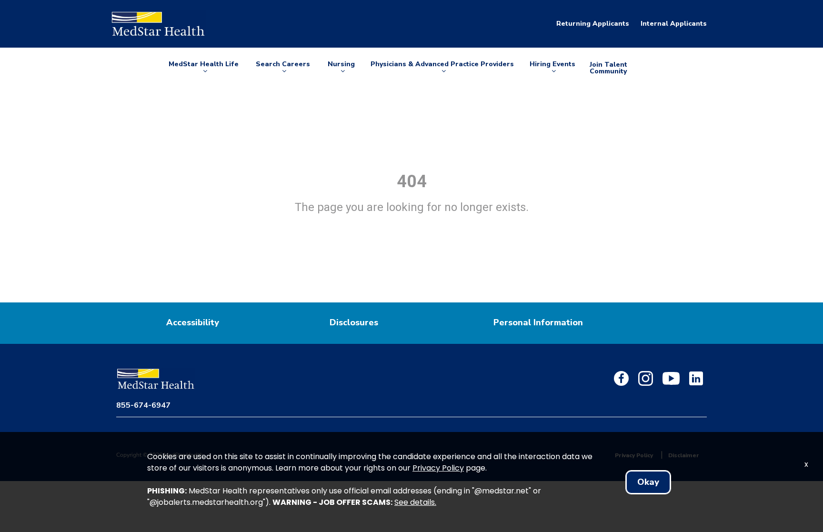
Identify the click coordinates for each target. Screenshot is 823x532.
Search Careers (283, 68)
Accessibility (192, 322)
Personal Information (538, 322)
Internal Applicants (674, 23)
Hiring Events (552, 68)
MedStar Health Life (204, 68)
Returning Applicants (592, 23)
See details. (415, 502)
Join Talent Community (608, 68)
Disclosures (354, 322)
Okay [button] (648, 482)
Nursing (343, 68)
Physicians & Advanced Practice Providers (442, 68)
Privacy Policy (438, 467)
